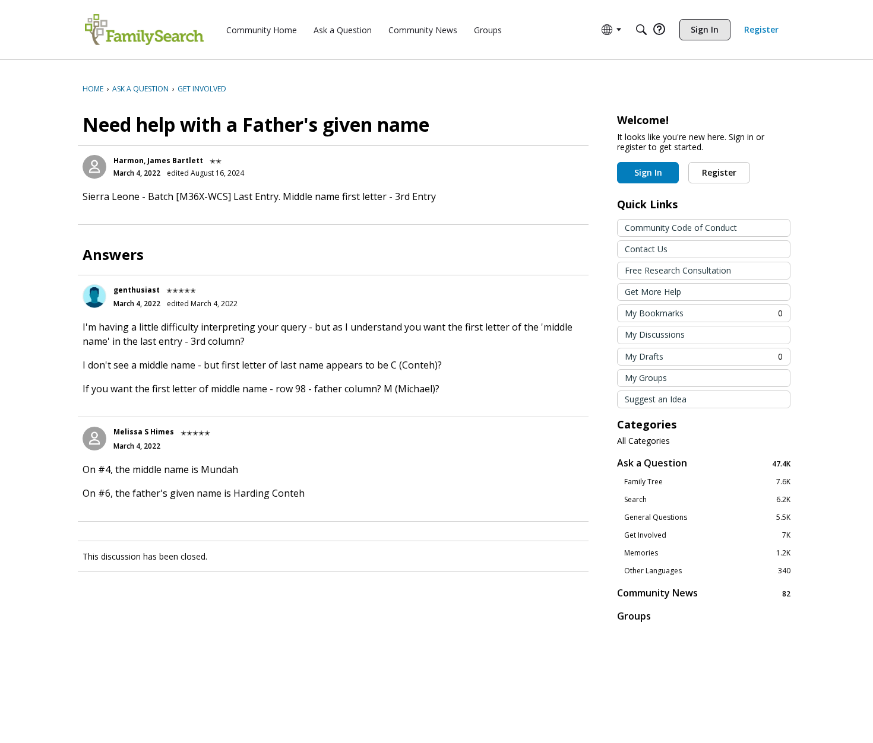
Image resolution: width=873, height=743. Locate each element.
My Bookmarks (704, 313)
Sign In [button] (648, 172)
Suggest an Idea (656, 399)
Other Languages (707, 571)
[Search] (641, 29)
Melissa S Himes (143, 432)
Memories (707, 553)
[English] (144, 29)
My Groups (646, 377)
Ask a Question (703, 463)
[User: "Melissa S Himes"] (94, 438)
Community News (703, 593)
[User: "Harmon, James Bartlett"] (94, 167)
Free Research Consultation (678, 270)
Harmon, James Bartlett (158, 160)
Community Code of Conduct (681, 227)
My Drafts (704, 356)
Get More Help (653, 291)
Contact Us (646, 249)
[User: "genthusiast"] (94, 296)
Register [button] (719, 172)
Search (707, 499)
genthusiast (136, 290)
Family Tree (707, 482)
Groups (634, 616)
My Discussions (655, 334)
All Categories (643, 441)
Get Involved (707, 535)
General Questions (707, 517)
